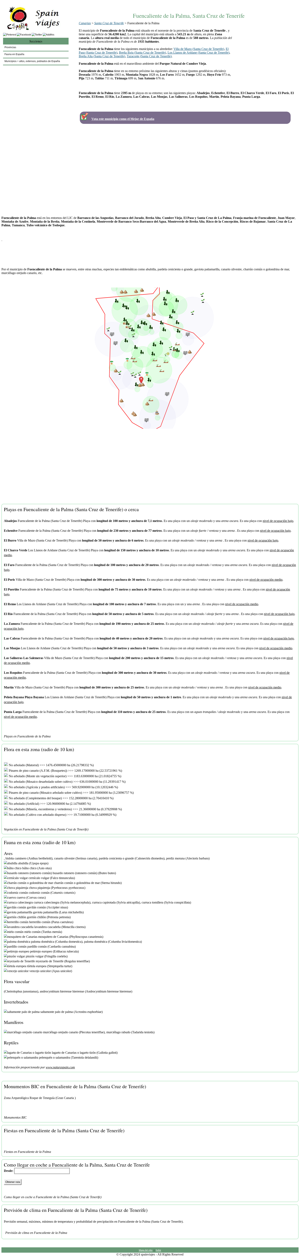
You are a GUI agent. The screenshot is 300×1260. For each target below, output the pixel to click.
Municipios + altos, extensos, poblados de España (32, 61)
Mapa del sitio (145, 1250)
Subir (158, 1250)
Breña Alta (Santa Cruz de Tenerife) (102, 56)
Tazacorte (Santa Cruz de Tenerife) (149, 56)
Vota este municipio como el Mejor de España (122, 119)
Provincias (10, 47)
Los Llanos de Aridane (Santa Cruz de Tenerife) (198, 52)
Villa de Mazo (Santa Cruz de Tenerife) (198, 49)
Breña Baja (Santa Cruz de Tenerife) (142, 52)
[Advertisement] (188, 3)
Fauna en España (14, 54)
